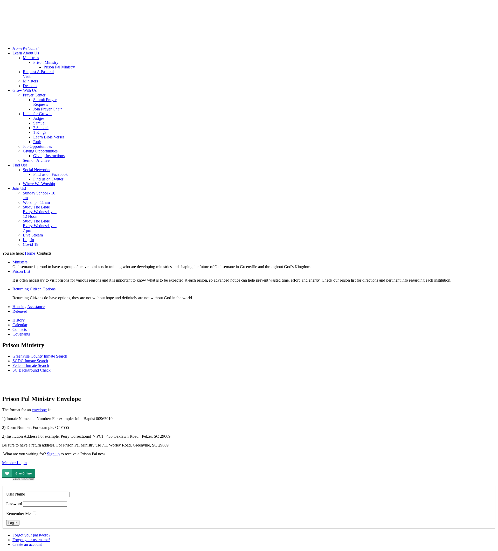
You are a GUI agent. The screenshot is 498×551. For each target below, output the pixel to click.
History (18, 320)
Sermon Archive (36, 160)
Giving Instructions (49, 156)
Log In (28, 240)
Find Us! (19, 165)
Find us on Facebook (50, 174)
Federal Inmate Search (30, 365)
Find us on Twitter (48, 179)
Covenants (21, 334)
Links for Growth (37, 113)
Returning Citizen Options (34, 289)
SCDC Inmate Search (30, 361)
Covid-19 (30, 244)
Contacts (19, 329)
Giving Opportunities (40, 151)
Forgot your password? (31, 535)
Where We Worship (39, 184)
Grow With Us (24, 90)
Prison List (21, 271)
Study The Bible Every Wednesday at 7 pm (40, 226)
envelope (39, 410)
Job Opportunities (37, 146)
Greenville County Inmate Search (39, 356)
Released (19, 311)
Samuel (39, 123)
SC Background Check (31, 370)
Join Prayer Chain (48, 109)
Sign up (53, 454)
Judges (38, 118)
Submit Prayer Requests (45, 102)
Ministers (30, 81)
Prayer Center (34, 95)
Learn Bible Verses (48, 137)
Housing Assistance (28, 306)
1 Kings (39, 132)
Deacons (30, 85)
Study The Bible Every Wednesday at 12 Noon (40, 212)
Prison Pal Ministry (59, 67)
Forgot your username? (31, 540)
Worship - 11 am (36, 202)
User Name (15, 494)
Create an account (27, 544)
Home (30, 253)
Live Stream (33, 235)
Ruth (37, 142)
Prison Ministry (45, 62)
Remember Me (18, 513)
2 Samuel (41, 127)
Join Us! (19, 188)
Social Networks (36, 170)
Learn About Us (25, 53)
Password (14, 503)
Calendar (19, 325)
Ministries (31, 57)
